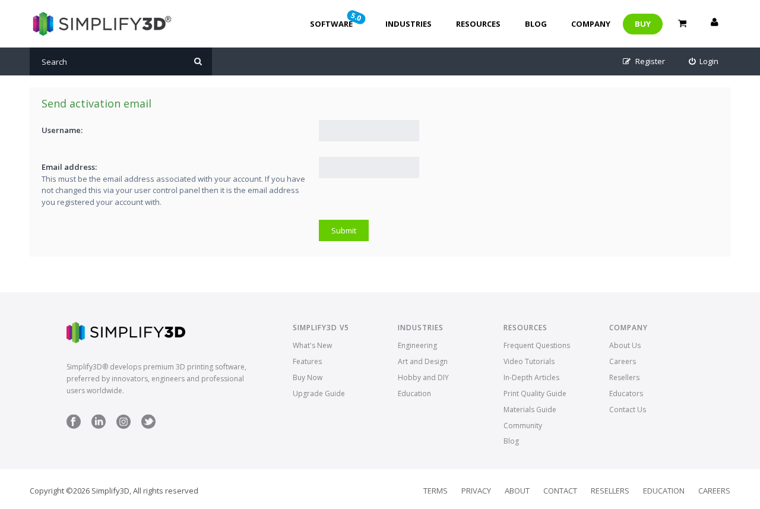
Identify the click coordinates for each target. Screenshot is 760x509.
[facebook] (73, 426)
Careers (622, 361)
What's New (312, 345)
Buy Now (307, 377)
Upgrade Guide (319, 393)
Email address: (69, 167)
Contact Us (627, 409)
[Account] (714, 24)
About (517, 490)
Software (336, 19)
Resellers (624, 377)
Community (523, 426)
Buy (643, 23)
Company (590, 23)
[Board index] (101, 24)
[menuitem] (704, 61)
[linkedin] (98, 426)
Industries (408, 23)
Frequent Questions (537, 345)
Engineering (417, 345)
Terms (435, 490)
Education (414, 393)
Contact (560, 490)
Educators (626, 393)
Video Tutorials (529, 361)
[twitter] (148, 426)
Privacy (476, 490)
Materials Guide (530, 409)
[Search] (198, 61)
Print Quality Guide (535, 393)
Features (307, 361)
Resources (478, 23)
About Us (625, 345)
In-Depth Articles (531, 377)
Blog (536, 23)
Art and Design (423, 361)
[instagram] (123, 426)
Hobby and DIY (423, 377)
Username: (62, 130)
